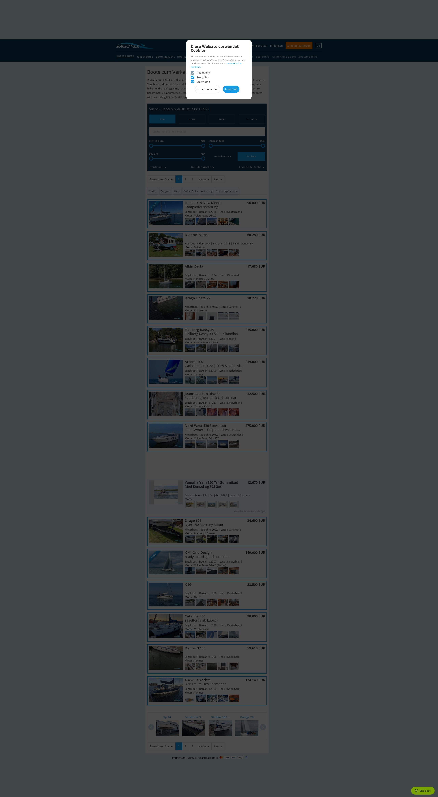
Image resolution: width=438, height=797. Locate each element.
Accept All (231, 89)
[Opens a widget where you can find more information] (423, 791)
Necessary (203, 72)
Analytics (203, 77)
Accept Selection (207, 89)
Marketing (203, 81)
